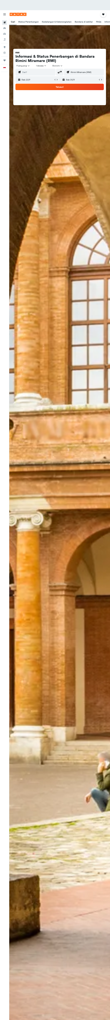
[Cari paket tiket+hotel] (4, 39)
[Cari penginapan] (4, 28)
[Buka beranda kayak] (18, 14)
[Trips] (4, 60)
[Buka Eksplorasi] (4, 47)
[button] (5, 14)
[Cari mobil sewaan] (4, 33)
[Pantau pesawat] (4, 52)
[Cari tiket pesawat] (4, 22)
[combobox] (57, 65)
